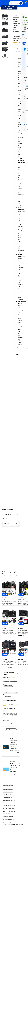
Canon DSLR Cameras (8, 814)
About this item (7, 509)
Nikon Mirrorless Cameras (9, 808)
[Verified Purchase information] (14, 705)
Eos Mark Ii (5, 803)
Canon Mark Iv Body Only (9, 800)
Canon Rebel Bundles (8, 789)
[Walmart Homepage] (6, 3)
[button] (16, 50)
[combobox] (16, 3)
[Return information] (23, 40)
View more (9, 667)
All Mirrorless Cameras (8, 819)
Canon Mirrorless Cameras (9, 805)
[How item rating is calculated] (18, 681)
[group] (19, 43)
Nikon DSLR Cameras (8, 816)
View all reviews (8, 685)
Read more (5, 718)
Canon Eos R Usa (7, 794)
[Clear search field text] (18, 3)
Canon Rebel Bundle (8, 792)
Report (17, 723)
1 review (9, 679)
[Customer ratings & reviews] (18, 673)
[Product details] (18, 514)
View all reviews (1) (10, 729)
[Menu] (2, 3)
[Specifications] (18, 519)
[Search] (20, 3)
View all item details (21, 347)
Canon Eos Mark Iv (7, 797)
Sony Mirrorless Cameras (9, 811)
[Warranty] (16, 523)
